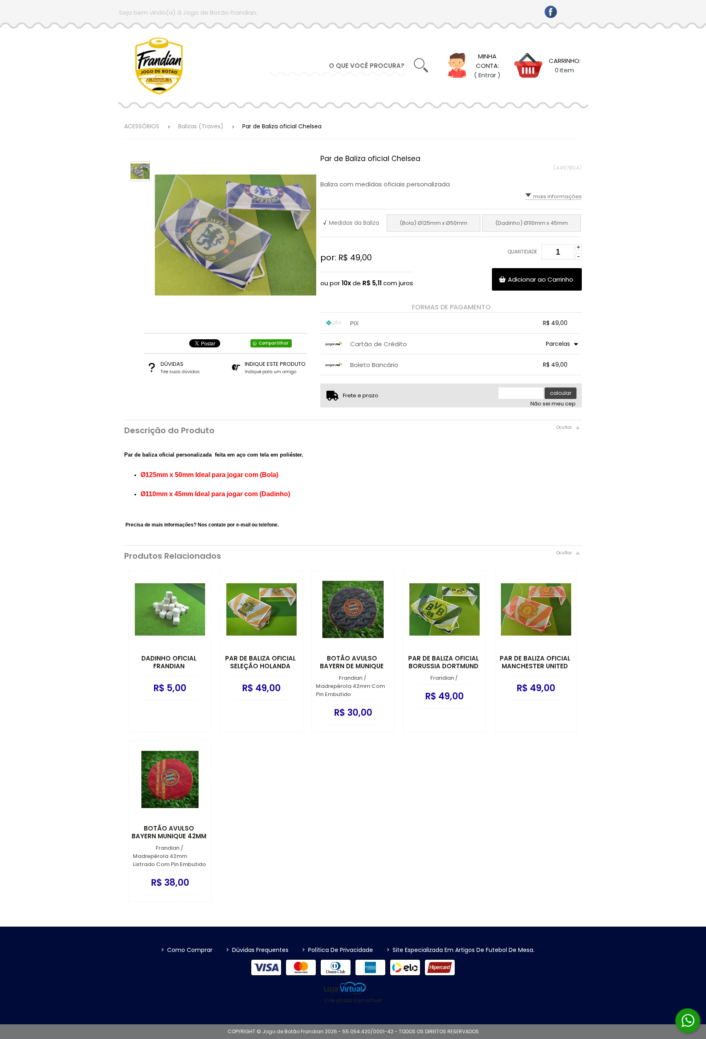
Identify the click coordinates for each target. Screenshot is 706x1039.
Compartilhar (273, 343)
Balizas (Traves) (200, 126)
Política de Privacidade (337, 950)
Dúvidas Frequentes (257, 950)
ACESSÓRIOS (141, 126)
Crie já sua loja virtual (353, 1000)
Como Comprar (186, 950)
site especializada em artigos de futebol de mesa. (460, 950)
